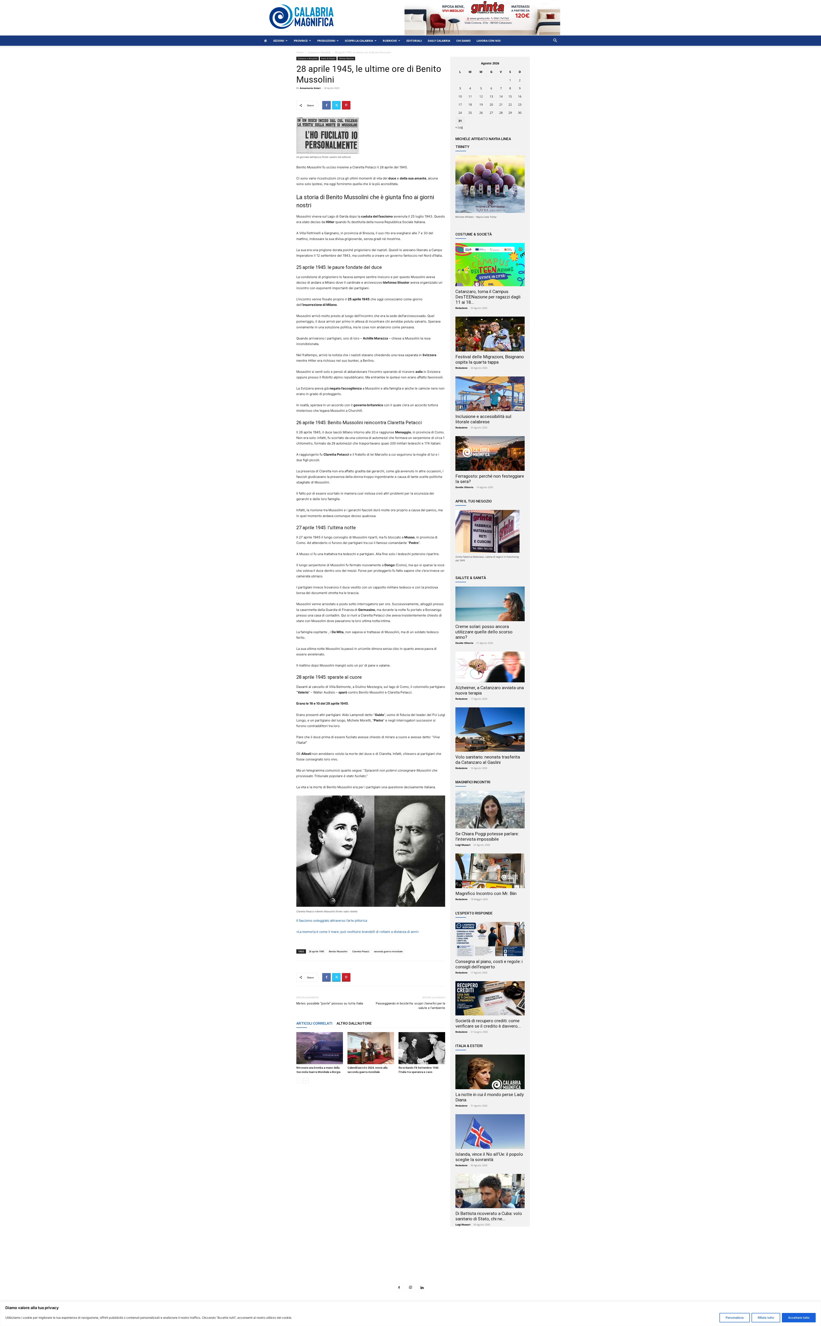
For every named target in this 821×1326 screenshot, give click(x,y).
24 (460, 113)
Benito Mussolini (338, 951)
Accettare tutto (798, 1317)
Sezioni (278, 41)
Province (301, 41)
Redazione (461, 308)
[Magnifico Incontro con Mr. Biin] (490, 870)
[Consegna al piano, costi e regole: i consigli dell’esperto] (490, 939)
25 (470, 113)
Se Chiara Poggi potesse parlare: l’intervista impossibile (487, 836)
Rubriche (390, 41)
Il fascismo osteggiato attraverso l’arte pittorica (331, 921)
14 (501, 96)
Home (300, 52)
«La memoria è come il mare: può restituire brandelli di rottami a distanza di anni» (357, 932)
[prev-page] (299, 1080)
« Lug (459, 127)
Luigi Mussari (462, 844)
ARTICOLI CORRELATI (314, 1023)
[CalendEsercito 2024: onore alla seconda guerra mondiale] (370, 1048)
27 (491, 113)
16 (519, 96)
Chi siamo (463, 41)
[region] (410, 1313)
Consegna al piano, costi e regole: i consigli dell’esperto (489, 964)
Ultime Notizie (346, 58)
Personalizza (735, 1317)
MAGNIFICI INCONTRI (472, 782)
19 (481, 104)
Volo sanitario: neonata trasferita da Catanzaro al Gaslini (487, 759)
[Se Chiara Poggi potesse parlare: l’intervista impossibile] (490, 809)
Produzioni (326, 41)
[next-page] (306, 1080)
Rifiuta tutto (766, 1317)
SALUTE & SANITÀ (470, 578)
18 (470, 104)
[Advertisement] (410, 1263)
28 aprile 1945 (316, 951)
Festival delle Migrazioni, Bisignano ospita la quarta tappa (489, 359)
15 (510, 96)
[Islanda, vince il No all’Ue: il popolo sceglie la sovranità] (490, 1131)
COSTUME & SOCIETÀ (473, 234)
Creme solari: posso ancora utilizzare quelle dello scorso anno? (483, 632)
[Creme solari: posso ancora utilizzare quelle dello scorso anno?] (490, 604)
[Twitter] (336, 105)
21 (501, 104)
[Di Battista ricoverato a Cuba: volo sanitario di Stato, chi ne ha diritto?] (490, 1191)
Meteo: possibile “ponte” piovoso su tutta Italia (329, 1003)
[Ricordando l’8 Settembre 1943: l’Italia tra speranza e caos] (422, 1048)
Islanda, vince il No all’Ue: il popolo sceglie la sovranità (489, 1157)
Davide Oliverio (464, 487)
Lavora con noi (489, 41)
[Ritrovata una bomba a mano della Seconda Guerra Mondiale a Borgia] (319, 1048)
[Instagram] (410, 1287)
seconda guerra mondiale (388, 951)
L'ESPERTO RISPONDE (474, 913)
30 (519, 113)
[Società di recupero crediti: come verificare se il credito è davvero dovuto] (490, 998)
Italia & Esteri (328, 58)
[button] (555, 41)
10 (460, 96)
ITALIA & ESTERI (469, 1046)
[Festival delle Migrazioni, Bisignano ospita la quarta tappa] (490, 334)
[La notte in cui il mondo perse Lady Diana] (490, 1072)
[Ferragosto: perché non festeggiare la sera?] (490, 453)
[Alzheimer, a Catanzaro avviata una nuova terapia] (490, 667)
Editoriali (414, 41)
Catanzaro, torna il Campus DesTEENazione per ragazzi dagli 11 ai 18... (487, 297)
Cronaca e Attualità (319, 52)
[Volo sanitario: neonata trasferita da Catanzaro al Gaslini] (490, 729)
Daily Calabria (439, 41)
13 (491, 96)
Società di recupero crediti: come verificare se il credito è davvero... (488, 1023)
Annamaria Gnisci (310, 88)
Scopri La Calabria (359, 41)
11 (470, 96)
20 (491, 104)
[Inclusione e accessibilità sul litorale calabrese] (490, 393)
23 (519, 104)
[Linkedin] (422, 1287)
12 (481, 96)
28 (501, 113)
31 (460, 121)
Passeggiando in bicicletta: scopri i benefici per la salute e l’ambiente (410, 1006)
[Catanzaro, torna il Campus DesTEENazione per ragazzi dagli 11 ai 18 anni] (490, 264)
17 (460, 104)
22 (510, 104)
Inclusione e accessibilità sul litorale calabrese (483, 419)
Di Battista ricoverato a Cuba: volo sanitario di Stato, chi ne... (488, 1216)
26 (481, 113)
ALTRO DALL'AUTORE (354, 1023)
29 (510, 113)
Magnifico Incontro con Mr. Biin (486, 893)
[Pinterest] (346, 105)
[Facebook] (326, 105)
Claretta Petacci (360, 951)
